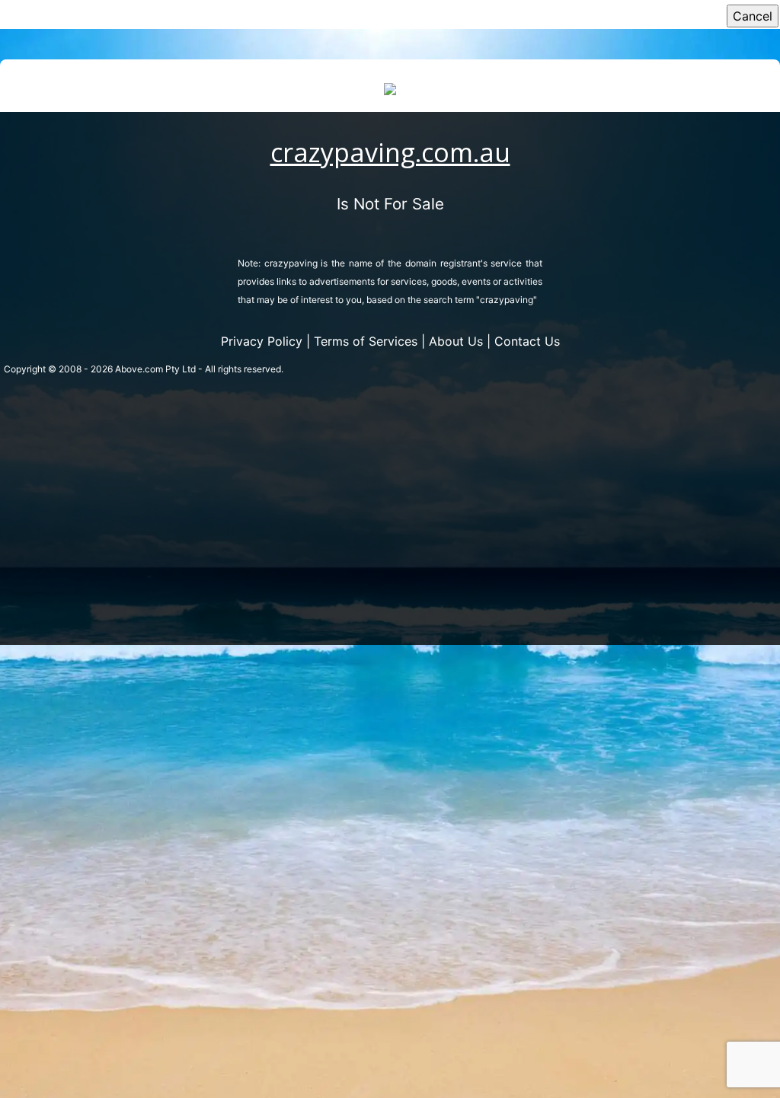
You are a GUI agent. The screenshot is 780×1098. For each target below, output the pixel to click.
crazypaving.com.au (390, 152)
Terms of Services (365, 341)
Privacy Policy (261, 341)
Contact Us (527, 341)
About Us (456, 341)
